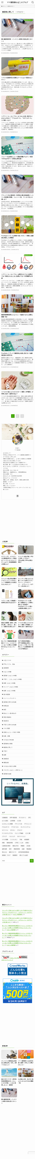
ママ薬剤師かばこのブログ (17, 2)
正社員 (28, 846)
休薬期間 (26, 839)
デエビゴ (19, 830)
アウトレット (27, 824)
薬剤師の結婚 (7, 774)
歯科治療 (4, 849)
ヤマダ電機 (5, 839)
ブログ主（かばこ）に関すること (13, 770)
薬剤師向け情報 (8, 743)
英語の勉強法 (7, 717)
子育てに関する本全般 (10, 724)
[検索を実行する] (32, 861)
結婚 (23, 849)
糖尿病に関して (8, 747)
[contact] (17, 496)
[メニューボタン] (2, 2)
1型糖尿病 (4, 817)
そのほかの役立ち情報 (10, 766)
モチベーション (21, 836)
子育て (5, 751)
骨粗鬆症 (15, 855)
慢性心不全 (15, 846)
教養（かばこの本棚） (10, 683)
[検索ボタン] (32, 2)
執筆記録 (6, 706)
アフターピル (14, 827)
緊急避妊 (29, 849)
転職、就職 (7, 736)
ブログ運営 (7, 728)
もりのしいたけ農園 (7, 824)
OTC (29, 817)
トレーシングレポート (10, 698)
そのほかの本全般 (9, 740)
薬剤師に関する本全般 (10, 702)
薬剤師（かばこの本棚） (11, 675)
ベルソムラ (12, 836)
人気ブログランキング (7, 960)
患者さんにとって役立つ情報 (12, 732)
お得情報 (12, 820)
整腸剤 (22, 846)
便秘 (3, 842)
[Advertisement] (17, 519)
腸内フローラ (12, 852)
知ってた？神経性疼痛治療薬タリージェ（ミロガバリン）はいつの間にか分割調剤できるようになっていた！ (17, 927)
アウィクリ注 (18, 824)
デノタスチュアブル (7, 833)
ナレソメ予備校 (19, 833)
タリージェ (5, 830)
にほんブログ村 (14, 958)
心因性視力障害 (6, 846)
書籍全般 (6, 762)
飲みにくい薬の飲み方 (10, 713)
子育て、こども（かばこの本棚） (13, 679)
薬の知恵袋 (7, 694)
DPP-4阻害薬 (13, 817)
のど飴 (19, 820)
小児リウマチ (7, 660)
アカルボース (5, 827)
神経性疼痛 (17, 849)
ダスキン (12, 830)
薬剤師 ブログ (6, 855)
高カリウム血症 (24, 855)
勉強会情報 (10, 842)
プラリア (4, 836)
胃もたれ (4, 852)
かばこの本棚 (7, 671)
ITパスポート (22, 817)
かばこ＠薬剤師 (17, 914)
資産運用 (6, 668)
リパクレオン (13, 839)
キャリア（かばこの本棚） (11, 687)
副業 (5, 755)
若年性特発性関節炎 (23, 852)
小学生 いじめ (19, 842)
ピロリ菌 (27, 833)
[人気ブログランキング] (23, 958)
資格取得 (6, 758)
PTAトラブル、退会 (9, 664)
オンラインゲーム (25, 827)
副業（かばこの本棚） (10, 690)
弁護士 (27, 842)
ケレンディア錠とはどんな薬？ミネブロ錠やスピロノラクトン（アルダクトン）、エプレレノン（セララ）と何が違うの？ (17, 912)
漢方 (10, 849)
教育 (5, 709)
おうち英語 (5, 820)
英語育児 (6, 721)
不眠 (21, 839)
